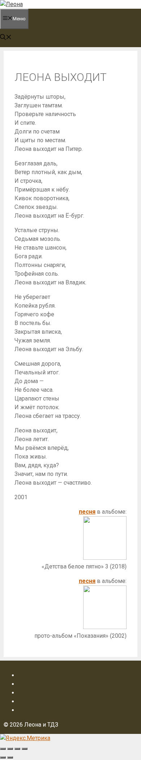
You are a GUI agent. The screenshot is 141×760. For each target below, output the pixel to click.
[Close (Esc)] (3, 749)
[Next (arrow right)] (10, 757)
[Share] (10, 749)
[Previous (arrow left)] (3, 757)
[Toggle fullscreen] (17, 749)
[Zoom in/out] (24, 749)
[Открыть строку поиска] (6, 37)
